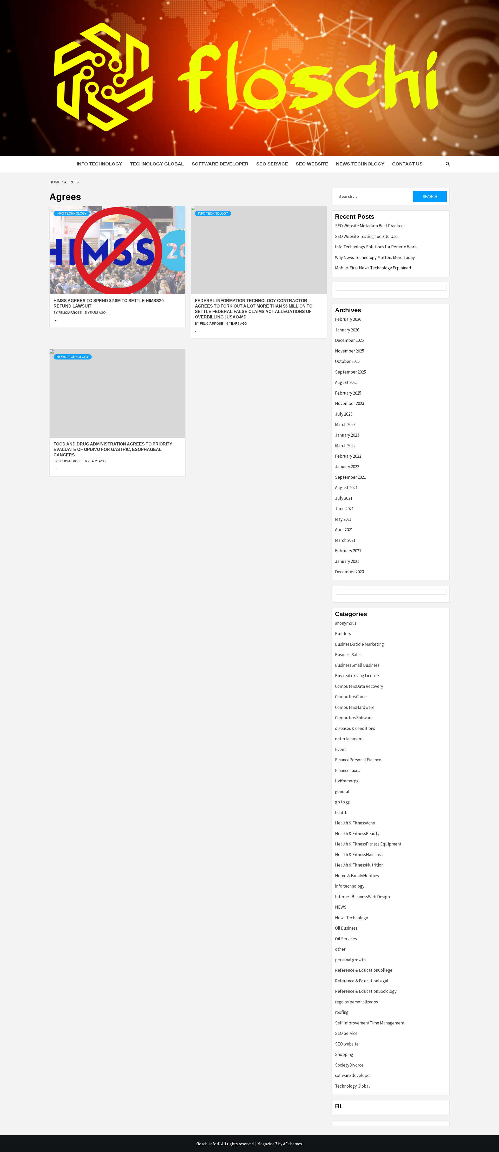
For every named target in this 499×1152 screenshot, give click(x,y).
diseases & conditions (355, 728)
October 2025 (347, 361)
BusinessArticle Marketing (359, 644)
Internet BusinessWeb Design (362, 897)
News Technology (360, 164)
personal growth (350, 960)
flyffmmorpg (347, 781)
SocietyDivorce (349, 1065)
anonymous (346, 623)
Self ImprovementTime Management (370, 1023)
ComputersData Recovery (359, 686)
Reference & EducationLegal (361, 981)
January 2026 (347, 330)
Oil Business (346, 928)
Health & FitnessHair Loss (359, 854)
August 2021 (346, 487)
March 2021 (345, 540)
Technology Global (157, 164)
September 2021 (350, 477)
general (342, 791)
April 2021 (344, 529)
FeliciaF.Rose (70, 313)
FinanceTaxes (347, 770)
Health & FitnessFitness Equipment (368, 844)
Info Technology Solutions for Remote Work (376, 247)
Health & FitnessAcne (355, 823)
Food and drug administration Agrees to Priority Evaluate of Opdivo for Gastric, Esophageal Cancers (113, 449)
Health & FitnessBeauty (357, 833)
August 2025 (346, 382)
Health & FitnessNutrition (359, 865)
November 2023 (349, 403)
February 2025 (348, 393)
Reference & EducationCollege (363, 970)
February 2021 (348, 551)
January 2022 (347, 466)
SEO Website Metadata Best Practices (370, 226)
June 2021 (344, 508)
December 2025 (349, 340)
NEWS (340, 907)
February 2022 (348, 456)
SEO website (312, 164)
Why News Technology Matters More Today (375, 257)
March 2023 (345, 424)
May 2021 (343, 519)
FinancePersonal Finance (358, 760)
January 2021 (347, 561)
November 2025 (349, 351)
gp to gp (343, 802)
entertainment (349, 739)
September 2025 (350, 372)
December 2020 (349, 572)
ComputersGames (352, 697)
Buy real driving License (357, 675)
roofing (342, 1012)
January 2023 (347, 435)
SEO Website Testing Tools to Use (366, 236)
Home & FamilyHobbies (357, 875)
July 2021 (343, 498)
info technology (99, 164)
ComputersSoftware (354, 718)
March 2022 (345, 445)
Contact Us (407, 164)
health (341, 812)
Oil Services (346, 939)
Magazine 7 (267, 1143)
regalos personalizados (356, 1002)
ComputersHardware (355, 707)
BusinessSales (348, 654)
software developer (220, 164)
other (340, 949)
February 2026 (348, 319)
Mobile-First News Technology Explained (373, 268)
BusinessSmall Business (357, 665)
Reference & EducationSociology (366, 991)
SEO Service (272, 164)
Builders (343, 633)
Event (340, 749)
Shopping (344, 1054)
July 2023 (343, 414)
